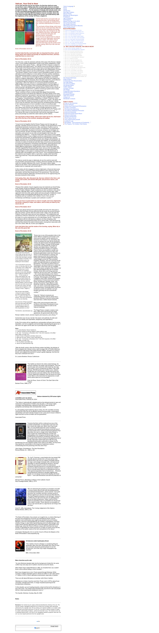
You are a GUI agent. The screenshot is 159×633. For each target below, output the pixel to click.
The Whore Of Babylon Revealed (73, 110)
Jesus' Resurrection (69, 27)
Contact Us (66, 97)
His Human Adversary (69, 78)
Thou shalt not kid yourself (71, 119)
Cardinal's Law (68, 121)
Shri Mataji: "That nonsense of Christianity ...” (77, 122)
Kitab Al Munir (67, 79)
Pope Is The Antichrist (70, 103)
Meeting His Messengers (70, 15)
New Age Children (68, 12)
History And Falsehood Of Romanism (74, 106)
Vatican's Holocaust (69, 115)
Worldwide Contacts (69, 98)
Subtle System (67, 86)
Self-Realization (68, 92)
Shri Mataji (66, 89)
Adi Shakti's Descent (69, 24)
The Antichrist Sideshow (71, 109)
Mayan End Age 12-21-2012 (71, 21)
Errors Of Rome (68, 104)
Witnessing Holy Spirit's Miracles (73, 25)
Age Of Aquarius (68, 18)
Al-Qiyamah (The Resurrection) (72, 81)
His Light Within (68, 82)
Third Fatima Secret (69, 118)
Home (65, 8)
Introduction (66, 11)
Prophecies (66, 16)
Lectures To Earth (68, 88)
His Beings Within (68, 85)
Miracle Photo (67, 13)
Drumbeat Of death (68, 94)
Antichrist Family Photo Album (72, 113)
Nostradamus (67, 19)
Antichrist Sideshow (69, 112)
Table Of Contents (68, 95)
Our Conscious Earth (69, 22)
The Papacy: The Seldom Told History (75, 124)
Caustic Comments (69, 107)
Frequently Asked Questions (71, 91)
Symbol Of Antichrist (69, 116)
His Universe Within (69, 84)
